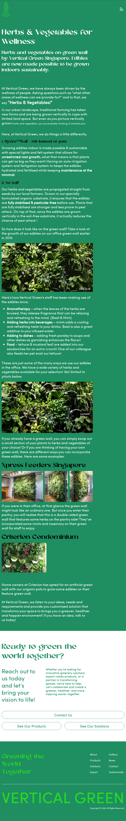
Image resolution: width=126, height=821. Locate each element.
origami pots (32, 589)
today (10, 619)
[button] (121, 9)
